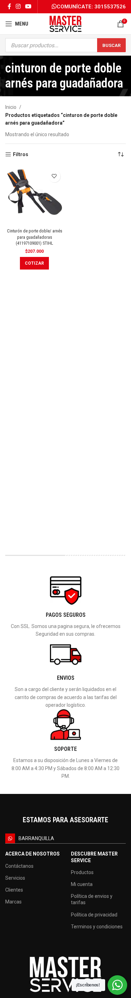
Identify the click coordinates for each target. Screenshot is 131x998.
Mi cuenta (82, 884)
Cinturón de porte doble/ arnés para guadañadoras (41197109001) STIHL (34, 237)
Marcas (13, 902)
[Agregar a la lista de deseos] (54, 176)
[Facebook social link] (9, 6)
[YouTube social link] (28, 6)
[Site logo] (65, 23)
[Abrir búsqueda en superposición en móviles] (65, 45)
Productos (82, 872)
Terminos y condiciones (97, 926)
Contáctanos (19, 866)
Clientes (14, 890)
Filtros (20, 154)
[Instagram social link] (18, 6)
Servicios (15, 878)
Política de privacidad (94, 914)
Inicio (10, 107)
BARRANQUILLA (36, 838)
